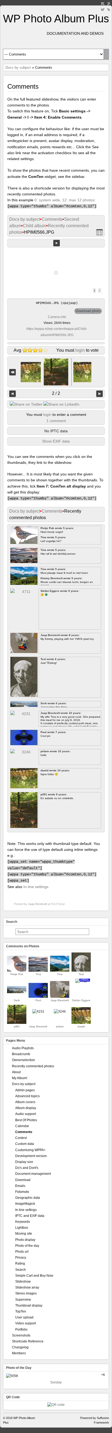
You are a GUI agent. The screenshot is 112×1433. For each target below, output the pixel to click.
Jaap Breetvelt (37, 904)
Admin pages (25, 1090)
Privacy (20, 1257)
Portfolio (21, 1329)
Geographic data (27, 1198)
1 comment (56, 421)
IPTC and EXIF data (29, 1216)
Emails (20, 1186)
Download (22, 1180)
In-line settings (35, 887)
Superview (23, 1299)
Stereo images (26, 1293)
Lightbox (21, 1228)
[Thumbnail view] (99, 232)
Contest (21, 1138)
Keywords (22, 1222)
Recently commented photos (33, 1066)
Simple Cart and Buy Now (34, 1275)
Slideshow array (27, 1287)
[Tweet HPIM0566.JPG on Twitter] (26, 404)
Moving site (23, 1233)
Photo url (22, 1252)
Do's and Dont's (26, 1168)
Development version (31, 1156)
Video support (25, 1323)
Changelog (20, 1347)
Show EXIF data (56, 441)
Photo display (25, 1240)
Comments (52, 219)
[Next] (99, 394)
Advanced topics (27, 1096)
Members (19, 1353)
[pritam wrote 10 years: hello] (60, 1011)
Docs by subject (18, 67)
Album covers (25, 1102)
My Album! (19, 1078)
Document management (33, 1174)
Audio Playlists (23, 1048)
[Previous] (12, 394)
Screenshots (21, 1335)
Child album (34, 225)
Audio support (25, 1114)
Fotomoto (22, 1192)
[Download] (88, 311)
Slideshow (23, 1281)
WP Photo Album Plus (56, 19)
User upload (24, 1317)
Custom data (24, 1144)
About (16, 1072)
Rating (20, 1263)
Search (20, 1270)
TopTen (20, 1311)
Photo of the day (27, 1246)
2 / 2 (56, 393)
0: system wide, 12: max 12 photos (64, 200)
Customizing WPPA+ (30, 1150)
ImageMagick (25, 1204)
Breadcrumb (21, 1054)
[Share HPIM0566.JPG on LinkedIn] (61, 404)
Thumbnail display (28, 1305)
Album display (25, 1108)
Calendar (22, 1126)
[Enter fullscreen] (105, 6)
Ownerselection (23, 1060)
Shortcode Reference (27, 1341)
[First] (12, 372)
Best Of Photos (26, 1120)
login (80, 350)
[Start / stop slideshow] (56, 243)
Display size (24, 1162)
